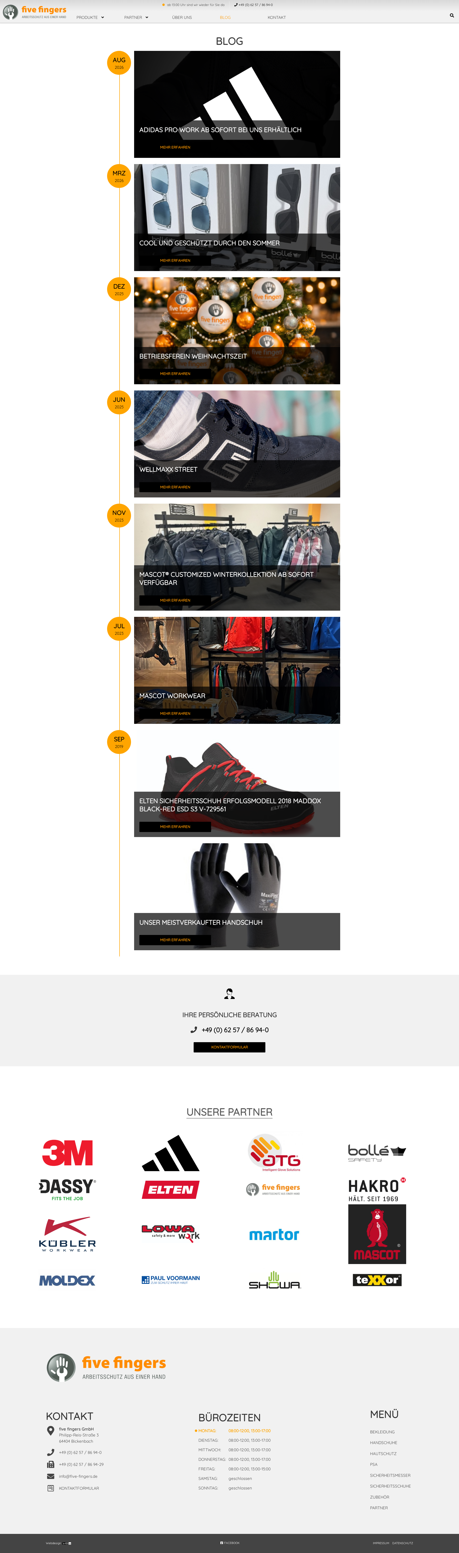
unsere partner (229, 1111)
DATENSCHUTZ (402, 1543)
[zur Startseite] (34, 10)
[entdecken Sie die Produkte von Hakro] (384, 1190)
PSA (373, 1464)
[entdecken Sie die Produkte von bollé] (384, 1153)
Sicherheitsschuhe (390, 1486)
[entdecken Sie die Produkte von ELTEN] (178, 1190)
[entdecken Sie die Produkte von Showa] (281, 1280)
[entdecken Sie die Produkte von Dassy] (74, 1190)
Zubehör (379, 1497)
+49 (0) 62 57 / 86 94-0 (235, 1030)
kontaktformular (229, 1047)
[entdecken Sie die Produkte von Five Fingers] (281, 1190)
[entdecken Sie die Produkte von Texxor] (384, 1280)
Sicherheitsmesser (390, 1475)
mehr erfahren (175, 147)
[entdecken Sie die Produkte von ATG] (281, 1154)
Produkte (87, 17)
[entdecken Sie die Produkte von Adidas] (178, 1154)
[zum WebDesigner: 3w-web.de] (66, 1543)
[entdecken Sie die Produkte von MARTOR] (281, 1235)
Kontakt (277, 17)
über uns (182, 17)
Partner (133, 17)
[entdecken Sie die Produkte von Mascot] (384, 1234)
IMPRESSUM (381, 1543)
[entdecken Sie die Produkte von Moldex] (74, 1281)
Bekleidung (382, 1431)
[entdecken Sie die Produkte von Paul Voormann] (178, 1280)
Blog (225, 17)
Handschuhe (383, 1442)
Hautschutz (383, 1453)
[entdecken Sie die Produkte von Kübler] (74, 1235)
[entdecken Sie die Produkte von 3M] (74, 1153)
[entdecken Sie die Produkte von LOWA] (178, 1235)
